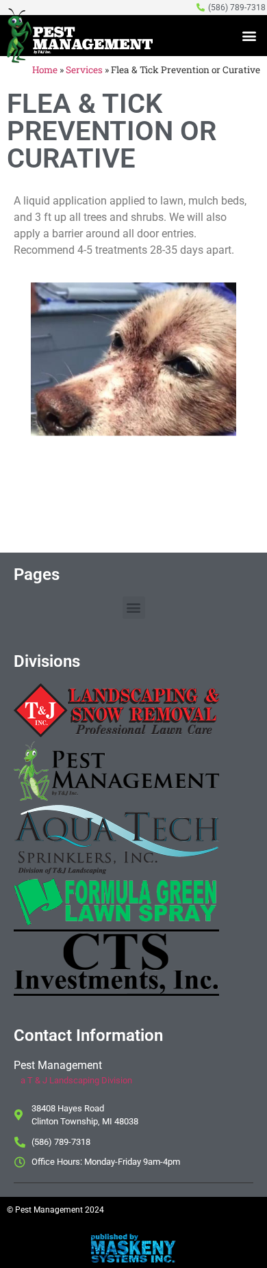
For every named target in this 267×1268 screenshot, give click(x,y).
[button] (249, 36)
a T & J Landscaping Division (76, 1080)
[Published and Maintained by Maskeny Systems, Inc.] (134, 1258)
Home (45, 70)
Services (84, 70)
